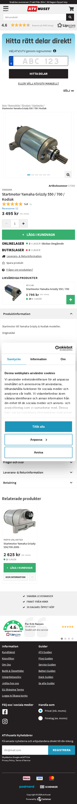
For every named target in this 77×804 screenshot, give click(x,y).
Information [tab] (38, 359)
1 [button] (28, 174)
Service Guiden (47, 664)
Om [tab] (63, 359)
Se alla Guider (46, 683)
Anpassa (36, 439)
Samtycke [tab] (14, 359)
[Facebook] (19, 712)
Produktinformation (16, 314)
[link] (38, 628)
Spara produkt (14, 263)
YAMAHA (7, 189)
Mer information (15, 577)
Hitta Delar (39, 74)
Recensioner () (10, 208)
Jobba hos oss (10, 683)
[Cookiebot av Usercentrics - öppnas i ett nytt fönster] (55, 348)
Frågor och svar (13, 462)
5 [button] (44, 174)
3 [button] (36, 174)
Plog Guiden (45, 658)
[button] (38, 25)
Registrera (61, 750)
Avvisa (38, 452)
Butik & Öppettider (13, 671)
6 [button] (48, 174)
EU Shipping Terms (13, 689)
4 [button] (40, 174)
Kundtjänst (8, 652)
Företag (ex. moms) (56, 718)
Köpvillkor (8, 658)
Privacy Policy (8, 760)
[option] (38, 145)
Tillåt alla (38, 426)
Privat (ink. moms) (55, 711)
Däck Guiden (45, 677)
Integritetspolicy (11, 677)
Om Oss (6, 664)
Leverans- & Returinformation (23, 472)
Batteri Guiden (46, 671)
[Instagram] (19, 721)
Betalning (9, 483)
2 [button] (32, 174)
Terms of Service (23, 760)
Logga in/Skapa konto (15, 695)
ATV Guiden (45, 652)
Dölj (66, 91)
